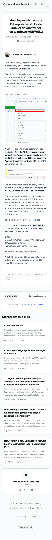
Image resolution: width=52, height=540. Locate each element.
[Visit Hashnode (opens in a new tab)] (26, 527)
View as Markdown (27, 41)
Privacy (31, 508)
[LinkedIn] (35, 55)
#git (8, 279)
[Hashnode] (32, 490)
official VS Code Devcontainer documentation (26, 189)
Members (14, 508)
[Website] (28, 490)
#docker (9, 274)
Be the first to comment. (33, 304)
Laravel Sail (24, 69)
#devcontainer (24, 274)
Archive (23, 508)
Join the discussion (37, 296)
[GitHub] (20, 490)
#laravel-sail (39, 274)
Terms (39, 508)
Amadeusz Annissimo (22, 54)
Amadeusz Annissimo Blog (20, 4)
